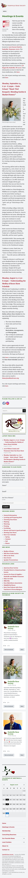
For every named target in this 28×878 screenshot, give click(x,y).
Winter (7, 543)
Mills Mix (7, 581)
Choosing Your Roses (10, 519)
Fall (6, 541)
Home (4, 823)
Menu (4, 11)
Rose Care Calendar (10, 534)
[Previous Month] (4, 784)
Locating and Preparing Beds (13, 517)
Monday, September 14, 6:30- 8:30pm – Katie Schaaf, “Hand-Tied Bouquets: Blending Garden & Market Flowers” (14, 89)
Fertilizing (7, 528)
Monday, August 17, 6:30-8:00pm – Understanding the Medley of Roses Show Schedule (14, 442)
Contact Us (5, 849)
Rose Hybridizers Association (13, 583)
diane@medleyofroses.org (10, 378)
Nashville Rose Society (7, 854)
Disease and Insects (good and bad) (15, 530)
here (18, 72)
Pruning (6, 526)
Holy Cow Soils (8, 578)
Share (22, 649)
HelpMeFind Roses (9, 585)
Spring (7, 537)
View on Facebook (9, 649)
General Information (10, 515)
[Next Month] (24, 784)
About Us (5, 846)
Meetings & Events (8, 827)
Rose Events (7, 558)
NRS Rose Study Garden (11, 553)
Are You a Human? (7, 498)
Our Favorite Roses (8, 838)
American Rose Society (11, 568)
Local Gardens (6, 842)
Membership (6, 831)
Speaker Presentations (11, 560)
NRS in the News (9, 555)
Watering (7, 524)
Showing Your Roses (10, 532)
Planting (6, 522)
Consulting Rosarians (9, 834)
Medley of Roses (9, 551)
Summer (8, 539)
